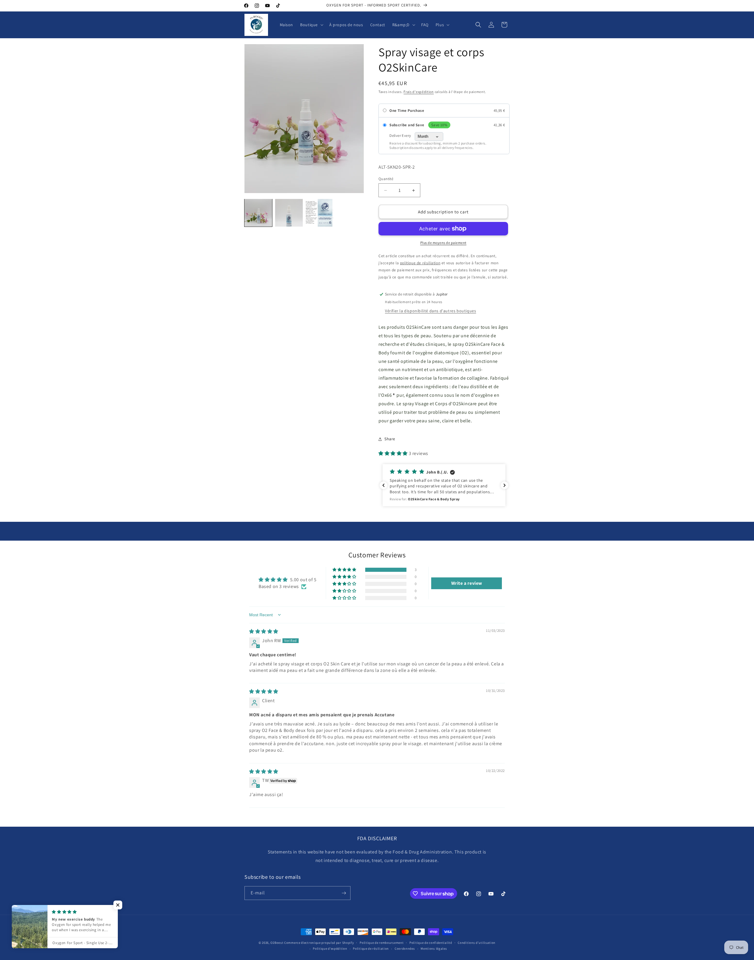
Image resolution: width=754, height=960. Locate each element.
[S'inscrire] (343, 893)
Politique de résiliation (371, 948)
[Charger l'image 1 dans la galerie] (258, 213)
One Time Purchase (406, 110)
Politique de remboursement (382, 943)
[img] (263, 631)
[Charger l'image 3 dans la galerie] (319, 213)
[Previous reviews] (383, 485)
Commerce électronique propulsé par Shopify (319, 943)
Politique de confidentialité (430, 943)
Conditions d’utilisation (476, 943)
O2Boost (276, 943)
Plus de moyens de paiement (443, 242)
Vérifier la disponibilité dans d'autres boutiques (430, 310)
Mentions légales (434, 948)
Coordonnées (405, 948)
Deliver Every (400, 135)
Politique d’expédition (330, 948)
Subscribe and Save (406, 125)
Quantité (385, 178)
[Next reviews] (504, 485)
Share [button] (389, 438)
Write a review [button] (466, 583)
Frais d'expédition (419, 91)
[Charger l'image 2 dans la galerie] (289, 213)
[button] (311, 25)
